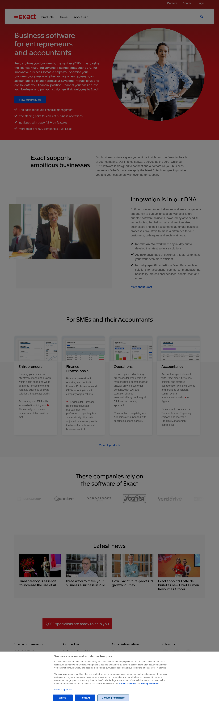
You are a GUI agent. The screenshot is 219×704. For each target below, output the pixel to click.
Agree (62, 697)
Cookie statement (127, 683)
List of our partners (63, 689)
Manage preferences (113, 697)
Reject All (85, 697)
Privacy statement (150, 683)
